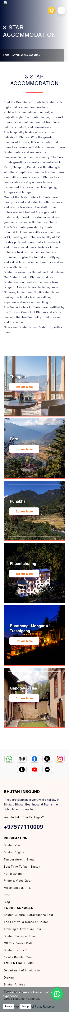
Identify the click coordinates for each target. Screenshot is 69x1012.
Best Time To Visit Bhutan (22, 866)
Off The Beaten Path (18, 943)
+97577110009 (23, 826)
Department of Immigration (23, 970)
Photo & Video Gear (18, 880)
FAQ (7, 895)
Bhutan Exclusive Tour (19, 936)
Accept (25, 1006)
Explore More (24, 387)
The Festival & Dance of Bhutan (26, 922)
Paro (7, 167)
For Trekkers (13, 873)
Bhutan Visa (12, 845)
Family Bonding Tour (18, 957)
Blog (7, 902)
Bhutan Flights (14, 852)
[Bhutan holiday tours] (8, 10)
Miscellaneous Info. (17, 888)
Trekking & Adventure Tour (23, 929)
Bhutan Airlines (14, 984)
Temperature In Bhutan (20, 859)
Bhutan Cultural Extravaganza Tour (28, 915)
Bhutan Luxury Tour (18, 950)
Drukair (9, 977)
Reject (8, 1006)
